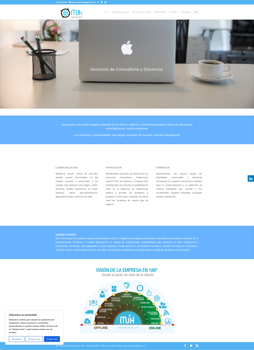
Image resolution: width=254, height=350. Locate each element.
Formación (160, 12)
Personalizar (17, 339)
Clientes (173, 12)
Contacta (185, 12)
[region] (34, 328)
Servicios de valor (141, 12)
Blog (196, 12)
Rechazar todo (34, 339)
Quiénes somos (121, 12)
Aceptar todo (52, 339)
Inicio (106, 12)
